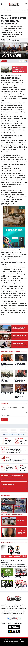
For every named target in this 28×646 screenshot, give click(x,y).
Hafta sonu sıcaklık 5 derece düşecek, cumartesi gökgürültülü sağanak (8, 442)
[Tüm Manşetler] (26, 542)
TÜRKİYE (9, 10)
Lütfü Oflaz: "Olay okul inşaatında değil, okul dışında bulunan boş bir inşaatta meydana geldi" (23, 469)
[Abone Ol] (26, 61)
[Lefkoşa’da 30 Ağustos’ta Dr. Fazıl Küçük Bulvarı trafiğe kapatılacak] (7, 373)
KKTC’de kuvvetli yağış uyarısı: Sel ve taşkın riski (7, 394)
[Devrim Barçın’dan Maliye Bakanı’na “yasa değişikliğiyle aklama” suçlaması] (21, 373)
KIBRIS (3, 10)
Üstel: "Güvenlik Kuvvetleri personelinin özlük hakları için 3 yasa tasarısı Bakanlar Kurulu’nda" (16, 451)
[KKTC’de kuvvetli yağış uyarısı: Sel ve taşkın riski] (7, 388)
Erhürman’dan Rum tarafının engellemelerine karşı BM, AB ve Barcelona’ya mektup (7, 365)
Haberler (3, 15)
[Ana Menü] (1, 4)
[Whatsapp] (19, 618)
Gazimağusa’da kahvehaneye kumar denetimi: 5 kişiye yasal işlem (16, 459)
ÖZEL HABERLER (18, 10)
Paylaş (4, 60)
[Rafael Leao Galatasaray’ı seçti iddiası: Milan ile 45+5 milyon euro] (21, 357)
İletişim (9, 623)
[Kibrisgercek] (14, 4)
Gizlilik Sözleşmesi (18, 623)
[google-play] (14, 632)
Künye (3, 623)
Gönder (4, 419)
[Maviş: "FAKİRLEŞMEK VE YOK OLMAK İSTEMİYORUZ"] (14, 50)
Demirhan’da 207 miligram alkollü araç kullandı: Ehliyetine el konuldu (23, 442)
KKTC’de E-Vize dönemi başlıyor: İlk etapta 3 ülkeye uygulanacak (9, 469)
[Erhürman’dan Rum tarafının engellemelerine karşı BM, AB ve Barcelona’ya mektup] (7, 357)
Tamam (19, 644)
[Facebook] (8, 618)
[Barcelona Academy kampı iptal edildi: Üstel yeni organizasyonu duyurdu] (21, 388)
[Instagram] (14, 618)
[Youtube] (16, 618)
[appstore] (14, 627)
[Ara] (26, 4)
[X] (11, 618)
